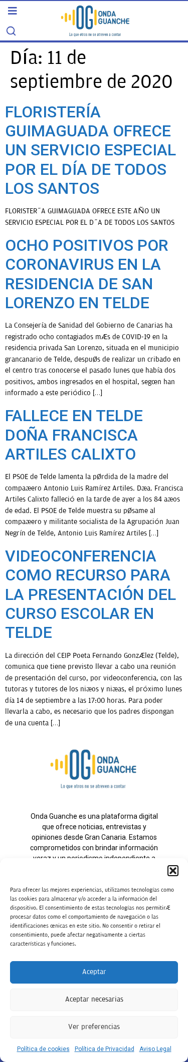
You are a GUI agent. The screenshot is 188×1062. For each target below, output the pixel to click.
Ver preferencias (94, 1027)
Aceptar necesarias (94, 999)
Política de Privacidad (104, 1049)
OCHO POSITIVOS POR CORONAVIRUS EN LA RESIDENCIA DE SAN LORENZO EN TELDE (86, 274)
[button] (173, 871)
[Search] (11, 30)
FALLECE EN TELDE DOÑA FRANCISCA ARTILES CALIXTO (74, 435)
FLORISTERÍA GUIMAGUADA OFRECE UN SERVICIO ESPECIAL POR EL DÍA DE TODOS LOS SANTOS (90, 150)
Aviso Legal (155, 1049)
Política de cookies (43, 1049)
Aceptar (94, 972)
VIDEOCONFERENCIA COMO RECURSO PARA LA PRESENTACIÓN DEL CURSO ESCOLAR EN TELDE (90, 594)
